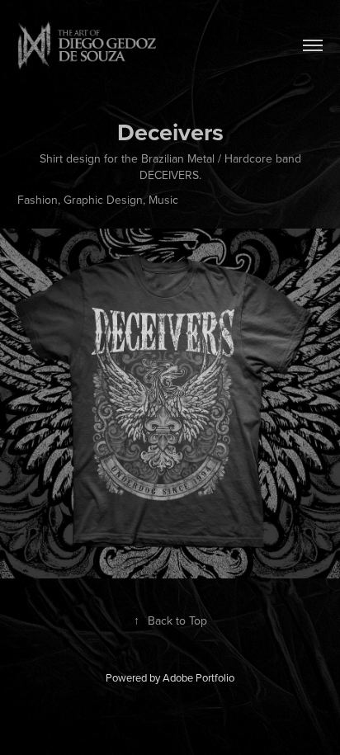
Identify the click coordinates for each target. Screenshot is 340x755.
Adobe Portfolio (198, 677)
